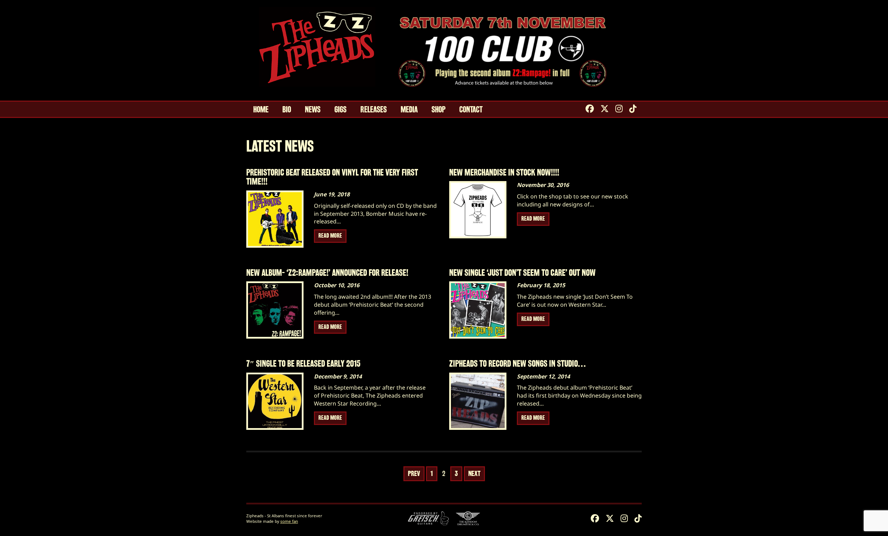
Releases (373, 109)
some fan (289, 521)
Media (409, 109)
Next (474, 473)
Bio (286, 109)
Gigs (340, 109)
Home (260, 109)
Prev (414, 473)
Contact (471, 109)
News (313, 109)
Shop (438, 109)
